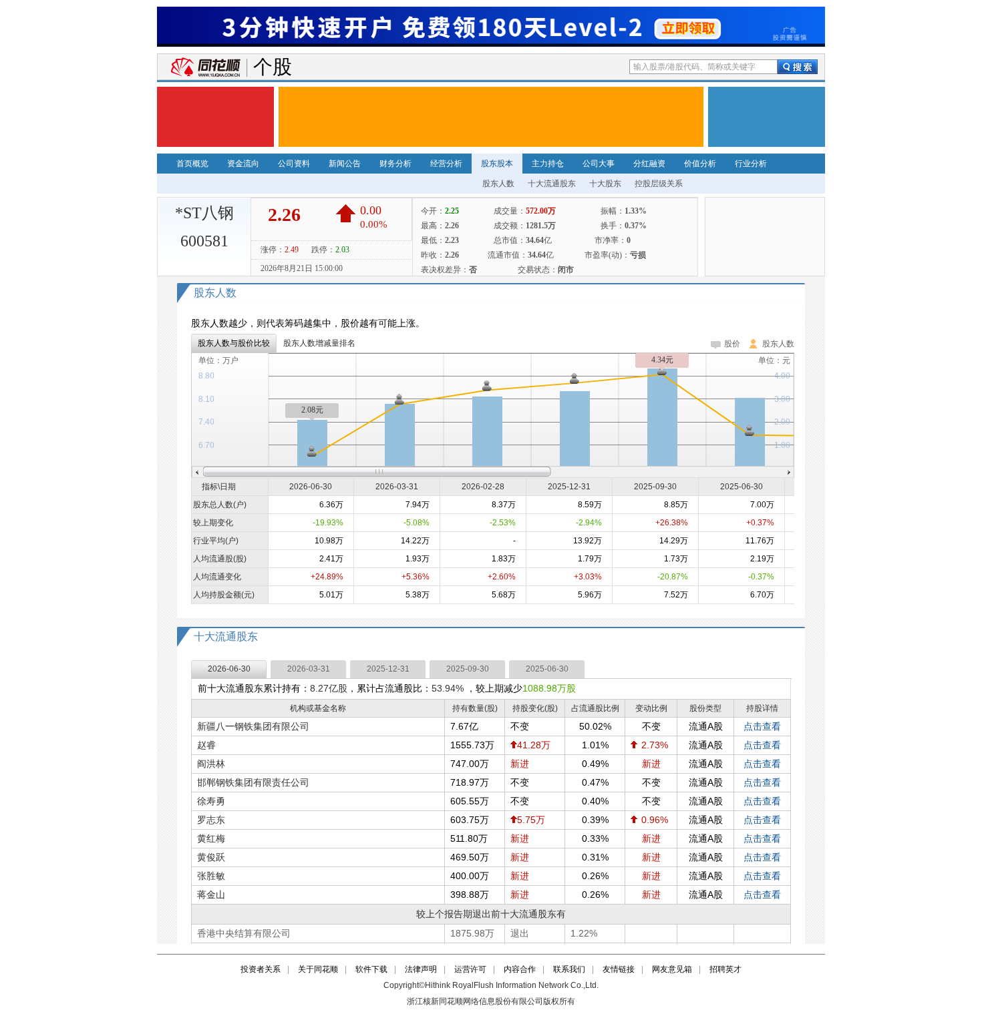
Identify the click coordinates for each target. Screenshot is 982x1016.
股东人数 (498, 183)
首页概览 (192, 163)
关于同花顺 (318, 969)
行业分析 (751, 163)
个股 (272, 67)
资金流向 (243, 163)
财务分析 (395, 163)
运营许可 (470, 969)
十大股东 (605, 183)
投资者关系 (260, 969)
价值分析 (700, 163)
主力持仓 (548, 163)
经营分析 (446, 163)
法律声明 (421, 969)
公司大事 (599, 163)
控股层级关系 (659, 183)
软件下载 (371, 969)
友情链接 (619, 969)
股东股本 (497, 163)
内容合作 (520, 969)
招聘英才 (725, 969)
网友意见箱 (672, 969)
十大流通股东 (552, 183)
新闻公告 (345, 163)
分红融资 (649, 163)
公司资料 (294, 163)
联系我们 (569, 969)
